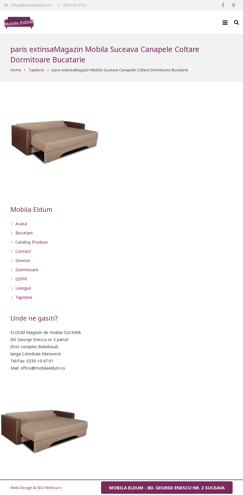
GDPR (21, 279)
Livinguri (23, 288)
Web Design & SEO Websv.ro (36, 487)
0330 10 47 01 (74, 5)
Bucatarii (24, 233)
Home (15, 69)
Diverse (22, 260)
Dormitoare (26, 269)
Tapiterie (36, 69)
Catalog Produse (31, 242)
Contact (23, 251)
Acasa (21, 223)
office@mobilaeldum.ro (31, 5)
